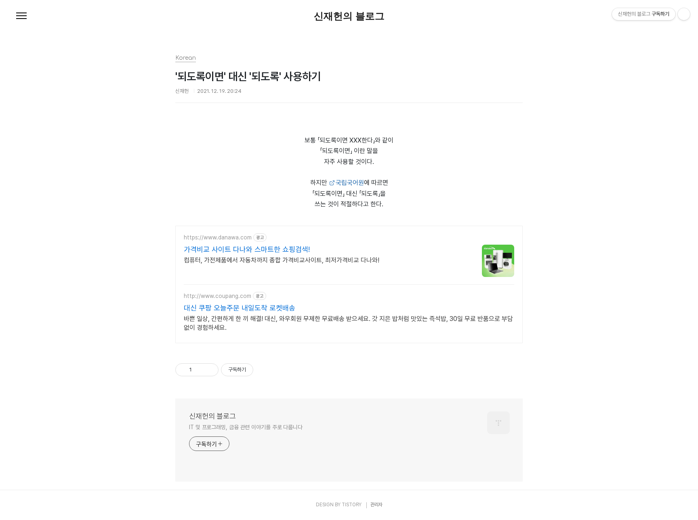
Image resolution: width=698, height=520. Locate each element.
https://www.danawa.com (218, 237)
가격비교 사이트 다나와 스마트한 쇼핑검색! (247, 249)
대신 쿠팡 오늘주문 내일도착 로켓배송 (239, 308)
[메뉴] (21, 16)
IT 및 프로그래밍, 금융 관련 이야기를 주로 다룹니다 (246, 427)
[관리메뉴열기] (684, 14)
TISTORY (352, 504)
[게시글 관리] (209, 370)
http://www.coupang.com (217, 296)
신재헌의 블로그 (349, 16)
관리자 (376, 504)
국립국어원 (350, 183)
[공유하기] (199, 370)
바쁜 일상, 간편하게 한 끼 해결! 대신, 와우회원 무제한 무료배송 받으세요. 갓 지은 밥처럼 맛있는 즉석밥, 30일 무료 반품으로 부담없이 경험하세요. (348, 323)
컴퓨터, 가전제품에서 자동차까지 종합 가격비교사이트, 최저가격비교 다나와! (281, 260)
